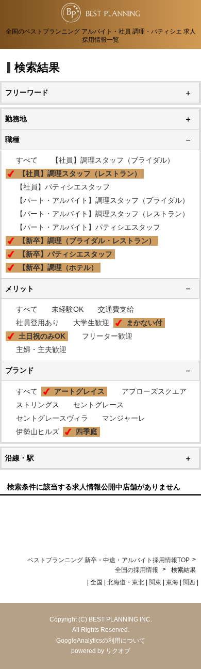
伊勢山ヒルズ (37, 431)
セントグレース (98, 405)
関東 (155, 582)
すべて (27, 160)
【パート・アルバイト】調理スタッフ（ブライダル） (102, 200)
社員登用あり (37, 322)
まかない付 (144, 322)
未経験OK (67, 309)
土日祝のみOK (42, 336)
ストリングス (37, 405)
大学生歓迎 (91, 322)
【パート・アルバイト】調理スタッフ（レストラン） (102, 214)
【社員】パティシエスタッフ (63, 187)
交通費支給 (116, 309)
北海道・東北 (125, 582)
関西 (189, 582)
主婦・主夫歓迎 (41, 349)
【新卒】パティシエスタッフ (65, 254)
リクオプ (118, 651)
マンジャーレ (123, 418)
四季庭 (86, 431)
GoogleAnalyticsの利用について (100, 640)
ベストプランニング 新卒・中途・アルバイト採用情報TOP (108, 560)
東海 (172, 582)
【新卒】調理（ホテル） (58, 267)
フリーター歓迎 (107, 336)
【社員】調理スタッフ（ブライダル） (113, 160)
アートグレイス (79, 391)
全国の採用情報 (137, 570)
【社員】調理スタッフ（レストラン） (80, 173)
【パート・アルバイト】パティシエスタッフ (88, 227)
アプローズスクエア (154, 391)
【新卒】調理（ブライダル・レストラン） (87, 240)
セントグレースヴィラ (52, 418)
